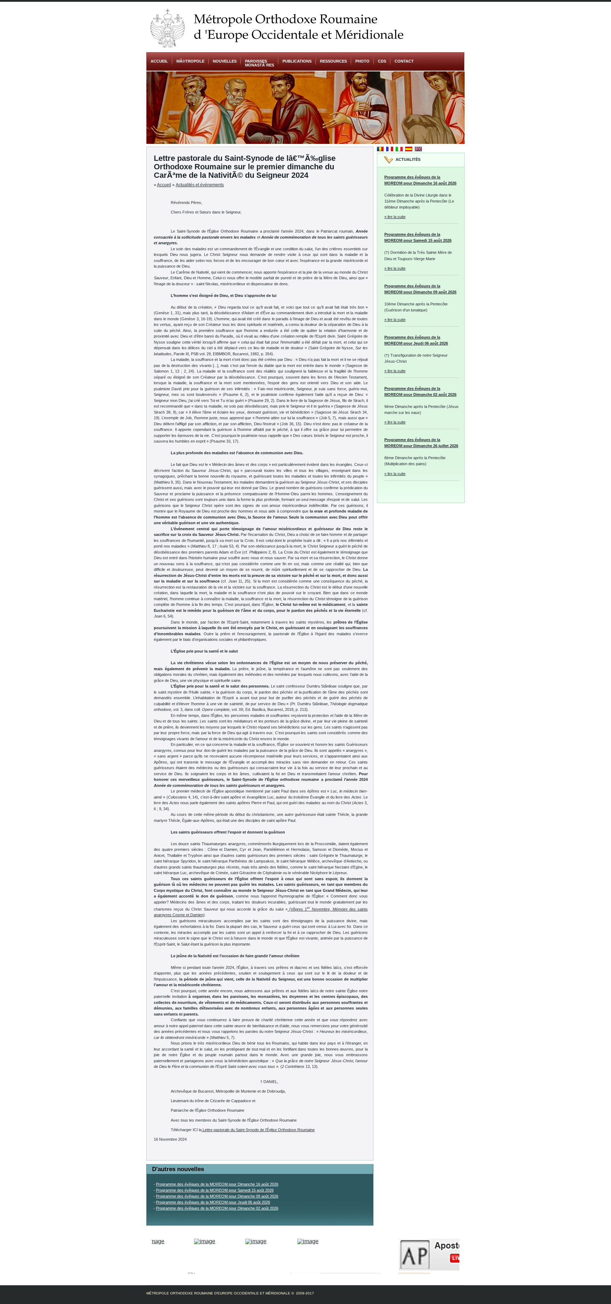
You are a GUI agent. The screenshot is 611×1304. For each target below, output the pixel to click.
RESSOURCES (333, 61)
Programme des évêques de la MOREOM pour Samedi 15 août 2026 (215, 1190)
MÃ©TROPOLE (190, 61)
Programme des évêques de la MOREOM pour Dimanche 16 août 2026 (217, 1184)
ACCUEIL (159, 61)
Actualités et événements (200, 184)
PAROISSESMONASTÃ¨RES (259, 63)
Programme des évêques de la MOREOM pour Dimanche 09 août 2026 (217, 1196)
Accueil (164, 184)
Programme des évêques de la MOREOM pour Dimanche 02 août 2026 (217, 1208)
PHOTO (362, 61)
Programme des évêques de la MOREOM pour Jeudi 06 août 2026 (213, 1202)
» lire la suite (395, 217)
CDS (382, 61)
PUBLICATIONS (297, 61)
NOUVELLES (225, 61)
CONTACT (404, 61)
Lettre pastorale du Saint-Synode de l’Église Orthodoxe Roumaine (258, 1130)
